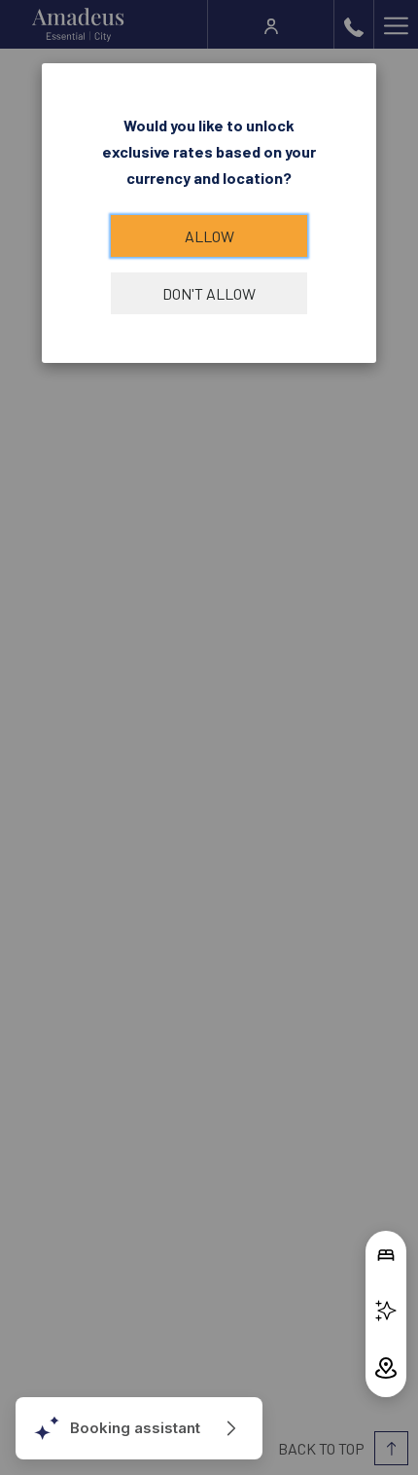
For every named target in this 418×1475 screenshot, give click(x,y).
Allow (209, 236)
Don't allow (209, 293)
